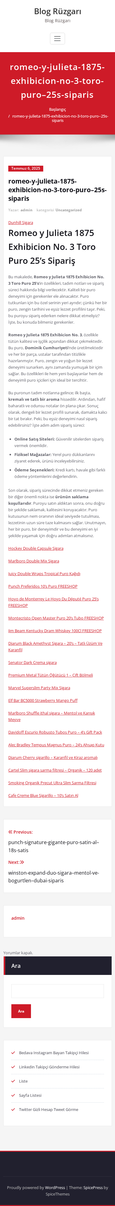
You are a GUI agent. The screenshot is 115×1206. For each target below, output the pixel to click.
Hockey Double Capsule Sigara (35, 548)
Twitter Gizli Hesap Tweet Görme (48, 1109)
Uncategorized (69, 210)
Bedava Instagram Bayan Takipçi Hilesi (54, 1052)
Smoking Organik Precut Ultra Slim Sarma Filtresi (52, 782)
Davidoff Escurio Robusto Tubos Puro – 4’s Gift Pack (55, 732)
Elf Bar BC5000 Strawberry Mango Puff (43, 700)
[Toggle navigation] (57, 38)
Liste (23, 1081)
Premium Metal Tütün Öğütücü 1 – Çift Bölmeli (50, 675)
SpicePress (93, 1187)
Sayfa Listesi (30, 1095)
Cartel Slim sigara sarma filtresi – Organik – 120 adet (55, 770)
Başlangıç (57, 109)
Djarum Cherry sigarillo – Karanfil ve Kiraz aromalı (53, 757)
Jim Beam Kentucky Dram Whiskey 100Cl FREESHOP (55, 630)
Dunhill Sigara (20, 222)
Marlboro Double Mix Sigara (33, 561)
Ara (16, 965)
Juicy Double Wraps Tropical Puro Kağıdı (44, 573)
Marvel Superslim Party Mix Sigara (39, 687)
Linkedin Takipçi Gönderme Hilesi (49, 1067)
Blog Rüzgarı (57, 11)
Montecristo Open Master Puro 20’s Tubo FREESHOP (56, 618)
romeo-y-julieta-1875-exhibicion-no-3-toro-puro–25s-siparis (60, 118)
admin (27, 210)
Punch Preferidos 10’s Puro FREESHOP (43, 586)
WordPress (55, 1187)
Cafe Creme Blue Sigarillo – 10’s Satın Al (43, 795)
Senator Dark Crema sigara (32, 662)
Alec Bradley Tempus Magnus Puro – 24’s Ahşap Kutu (56, 745)
